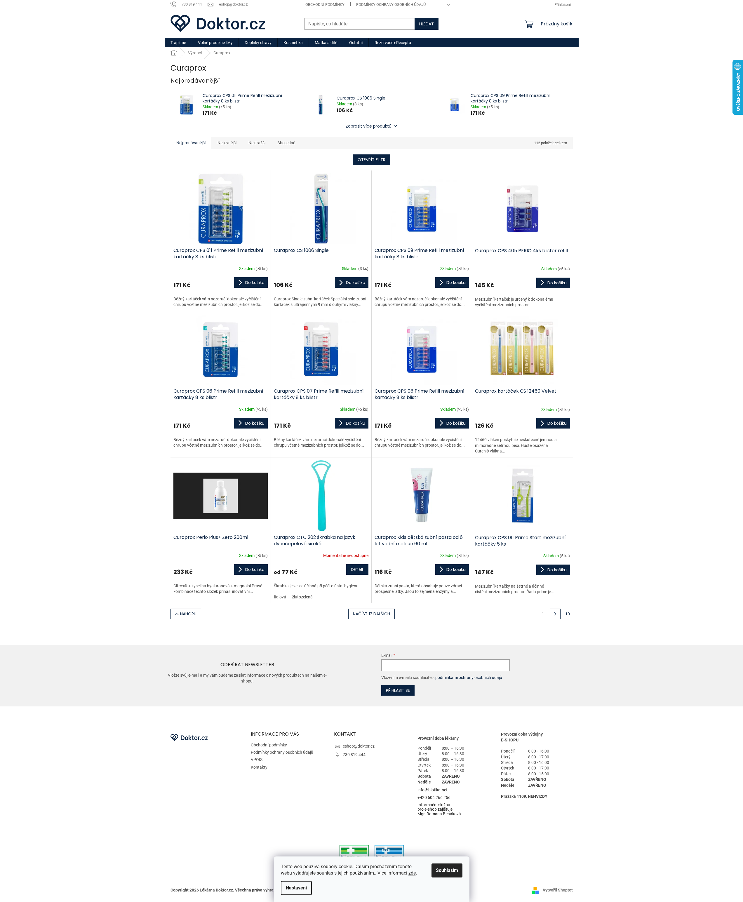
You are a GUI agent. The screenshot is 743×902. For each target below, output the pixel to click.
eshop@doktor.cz (359, 746)
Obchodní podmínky (324, 4)
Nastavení (296, 888)
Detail (357, 569)
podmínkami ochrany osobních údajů (468, 677)
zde (412, 873)
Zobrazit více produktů (368, 126)
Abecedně (286, 142)
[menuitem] (178, 42)
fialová (280, 597)
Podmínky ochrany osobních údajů (391, 4)
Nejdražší (256, 142)
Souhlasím (447, 870)
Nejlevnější (226, 142)
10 (567, 614)
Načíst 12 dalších (371, 614)
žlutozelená (302, 597)
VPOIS (256, 759)
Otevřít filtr (371, 160)
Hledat (426, 24)
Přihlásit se (398, 690)
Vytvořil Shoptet (558, 889)
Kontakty (259, 767)
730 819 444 (354, 754)
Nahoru (188, 614)
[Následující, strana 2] (555, 614)
